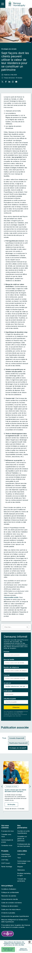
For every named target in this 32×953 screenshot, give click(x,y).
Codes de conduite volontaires (11, 903)
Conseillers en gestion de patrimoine (22, 839)
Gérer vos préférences (23, 949)
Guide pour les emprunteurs (10, 909)
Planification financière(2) (18, 743)
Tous (4, 738)
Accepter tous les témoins (8, 949)
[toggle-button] (2, 4)
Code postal (8, 691)
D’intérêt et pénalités (8, 913)
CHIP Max (4, 860)
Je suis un (7, 683)
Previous (2, 786)
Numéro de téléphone (11, 667)
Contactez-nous (6, 845)
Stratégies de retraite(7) (17, 748)
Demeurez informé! (15, 636)
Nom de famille (9, 659)
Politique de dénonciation (9, 906)
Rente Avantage (6, 866)
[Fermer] (29, 942)
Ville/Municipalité (10, 699)
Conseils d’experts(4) (16, 738)
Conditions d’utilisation (8, 889)
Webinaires (21, 870)
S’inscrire (16, 707)
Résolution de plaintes (8, 896)
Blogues (20, 866)
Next (30, 786)
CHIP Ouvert (5, 863)
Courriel (6, 675)
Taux (19, 858)
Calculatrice (21, 854)
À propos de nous (7, 831)
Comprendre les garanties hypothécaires (15, 916)
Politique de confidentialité (10, 892)
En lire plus (11, 804)
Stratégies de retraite (8, 49)
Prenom (6, 651)
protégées (20, 711)
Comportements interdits (9, 899)
